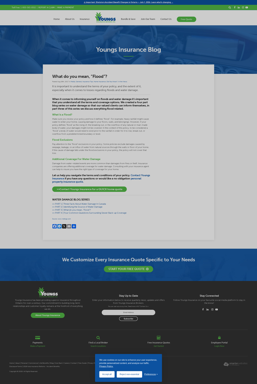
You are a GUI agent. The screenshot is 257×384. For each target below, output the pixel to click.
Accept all (107, 374)
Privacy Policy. (106, 366)
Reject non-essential (129, 374)
